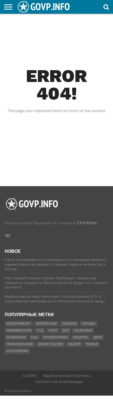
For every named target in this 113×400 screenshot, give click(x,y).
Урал (53, 330)
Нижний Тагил (19, 330)
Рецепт (74, 344)
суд (39, 330)
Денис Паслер (50, 344)
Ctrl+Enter (87, 222)
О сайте (29, 376)
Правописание (20, 344)
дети (97, 337)
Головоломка (55, 337)
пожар (92, 344)
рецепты (80, 337)
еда (34, 337)
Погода (88, 323)
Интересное (46, 323)
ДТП (65, 330)
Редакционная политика (67, 376)
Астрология (17, 351)
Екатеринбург (19, 323)
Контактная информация (59, 382)
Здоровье (83, 330)
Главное (69, 323)
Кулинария (16, 337)
